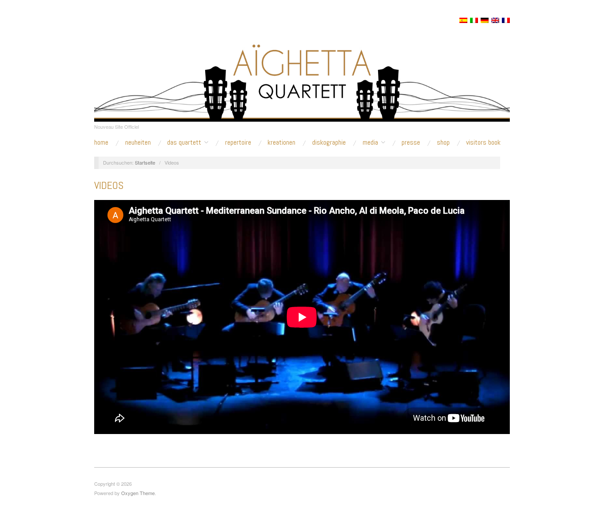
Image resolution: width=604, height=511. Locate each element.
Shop (443, 142)
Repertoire (238, 142)
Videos (108, 185)
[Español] (463, 20)
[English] (495, 20)
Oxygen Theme (138, 492)
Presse (410, 142)
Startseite (145, 162)
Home (101, 142)
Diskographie (329, 142)
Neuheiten (138, 142)
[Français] (506, 20)
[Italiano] (474, 20)
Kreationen (281, 142)
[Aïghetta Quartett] (302, 71)
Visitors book (483, 142)
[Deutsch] (485, 20)
